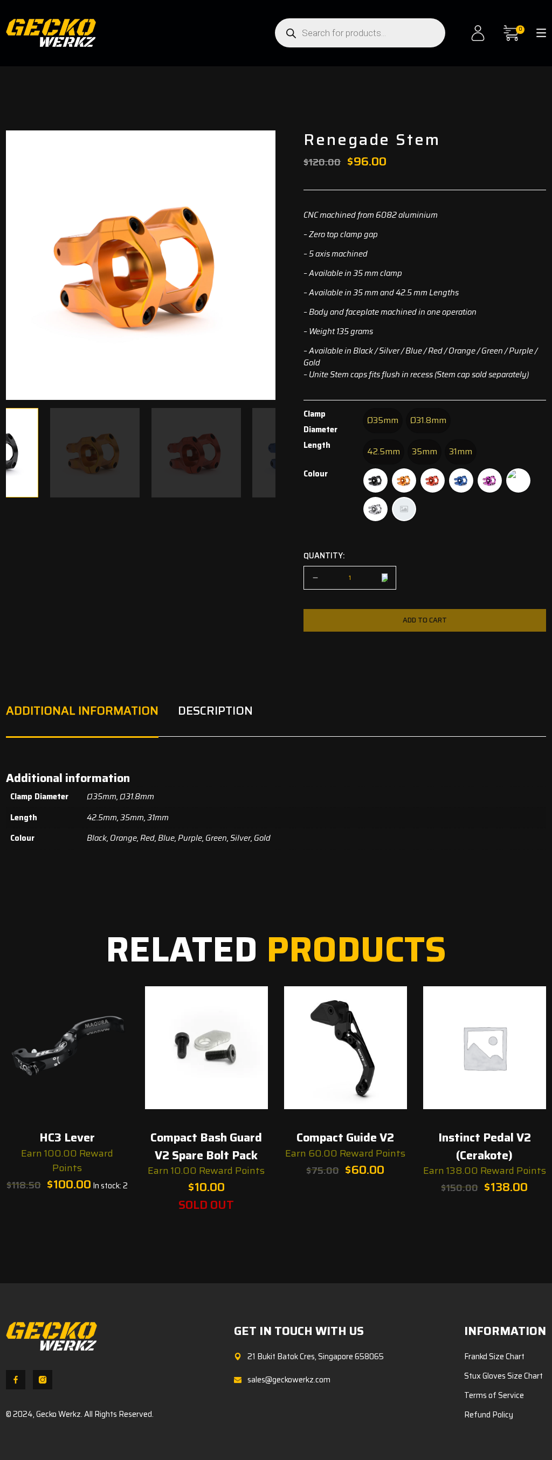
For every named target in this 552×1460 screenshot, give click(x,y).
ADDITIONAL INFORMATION (82, 710)
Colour (315, 474)
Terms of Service (494, 1395)
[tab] (82, 720)
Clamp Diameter (320, 421)
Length (316, 445)
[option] (382, 421)
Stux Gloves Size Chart (503, 1376)
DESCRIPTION (215, 710)
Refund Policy (488, 1415)
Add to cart (425, 620)
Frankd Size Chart (494, 1356)
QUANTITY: (323, 556)
